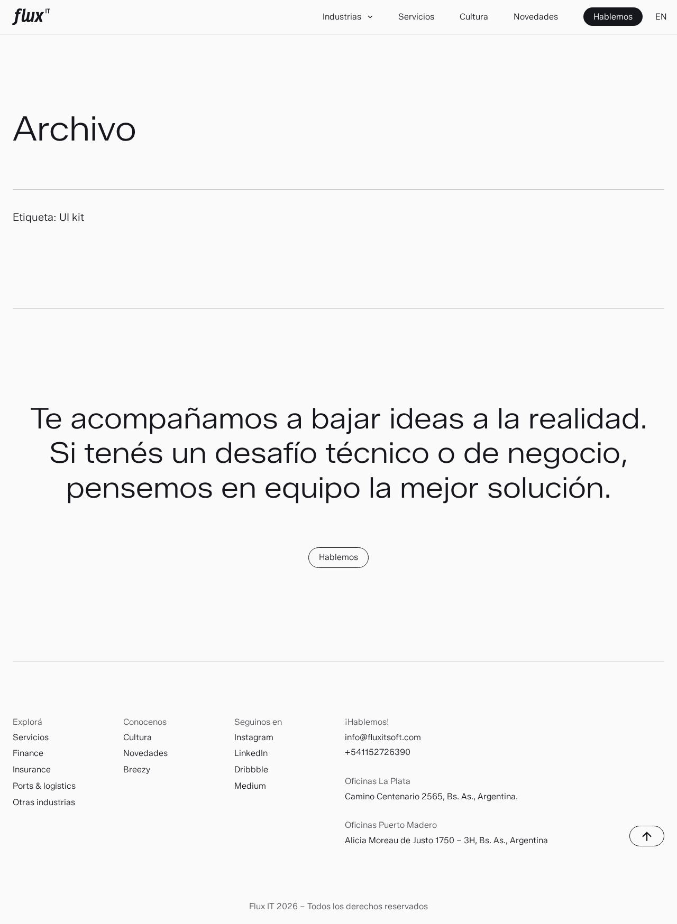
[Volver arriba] (646, 836)
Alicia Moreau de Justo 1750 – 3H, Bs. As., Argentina (446, 840)
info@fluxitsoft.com (383, 737)
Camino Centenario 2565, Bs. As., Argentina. (431, 796)
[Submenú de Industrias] (370, 17)
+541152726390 (377, 752)
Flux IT (31, 17)
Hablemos (338, 557)
